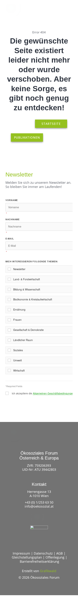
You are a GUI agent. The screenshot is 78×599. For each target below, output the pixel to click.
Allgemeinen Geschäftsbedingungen (53, 393)
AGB (59, 553)
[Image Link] (15, 10)
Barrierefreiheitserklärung (39, 561)
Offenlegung (55, 557)
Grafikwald (48, 571)
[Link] (55, 12)
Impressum (21, 553)
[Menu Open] (68, 12)
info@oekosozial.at (39, 506)
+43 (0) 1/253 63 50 (39, 502)
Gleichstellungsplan (27, 557)
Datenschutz (43, 553)
